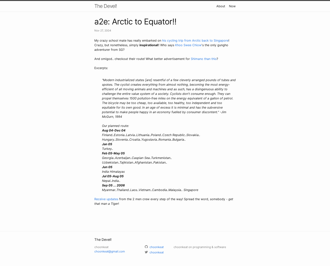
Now (232, 6)
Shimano (197, 59)
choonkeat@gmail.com (109, 251)
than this (210, 59)
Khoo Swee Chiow (188, 45)
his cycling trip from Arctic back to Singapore (195, 40)
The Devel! (105, 6)
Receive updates (106, 199)
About (220, 6)
